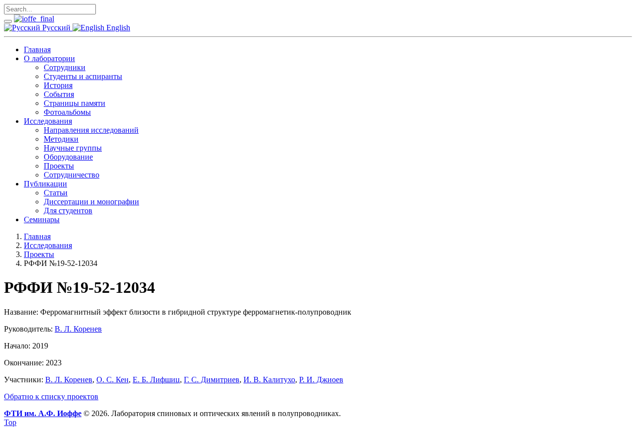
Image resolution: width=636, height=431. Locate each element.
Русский (56, 27)
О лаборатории (49, 58)
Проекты (59, 166)
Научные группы (73, 148)
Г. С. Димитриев (211, 379)
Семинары (42, 219)
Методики (61, 139)
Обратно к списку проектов (51, 396)
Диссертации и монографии (91, 201)
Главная (37, 49)
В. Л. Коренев (78, 329)
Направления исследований (91, 130)
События (59, 94)
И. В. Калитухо (269, 379)
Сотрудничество (71, 175)
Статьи (56, 192)
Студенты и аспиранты (83, 76)
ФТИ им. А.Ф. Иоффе (42, 413)
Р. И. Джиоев (321, 379)
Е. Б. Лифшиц (156, 379)
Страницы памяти (74, 103)
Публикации (45, 183)
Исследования (48, 121)
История (58, 85)
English (117, 27)
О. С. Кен (112, 379)
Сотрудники (64, 67)
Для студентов (68, 210)
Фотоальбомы (67, 112)
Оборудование (68, 157)
